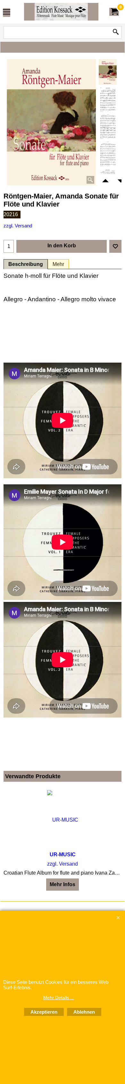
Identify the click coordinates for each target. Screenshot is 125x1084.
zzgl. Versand (18, 225)
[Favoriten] (115, 246)
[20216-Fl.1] (107, 99)
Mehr (58, 264)
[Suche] (116, 32)
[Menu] (6, 12)
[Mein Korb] (114, 12)
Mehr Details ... (58, 997)
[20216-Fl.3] (107, 154)
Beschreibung (25, 264)
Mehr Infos (62, 884)
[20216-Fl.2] (107, 126)
